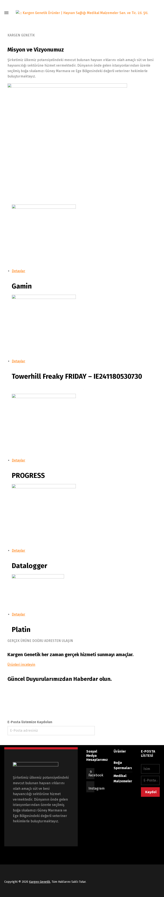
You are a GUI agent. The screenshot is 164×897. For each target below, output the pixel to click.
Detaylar (18, 271)
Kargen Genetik (39, 882)
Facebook (95, 775)
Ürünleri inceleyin (21, 665)
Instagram (96, 788)
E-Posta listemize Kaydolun (29, 722)
